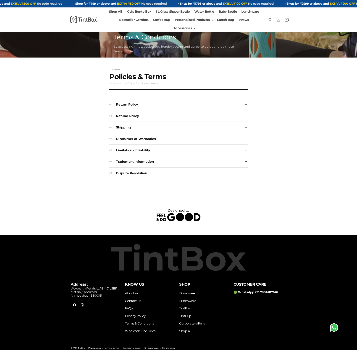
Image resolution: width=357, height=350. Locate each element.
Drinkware (187, 293)
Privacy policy (94, 348)
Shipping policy (151, 348)
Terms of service (111, 348)
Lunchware (187, 301)
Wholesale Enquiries (140, 331)
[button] (194, 20)
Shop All (185, 331)
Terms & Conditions (139, 323)
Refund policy (168, 348)
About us (131, 293)
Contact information (132, 348)
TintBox (81, 348)
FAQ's (129, 308)
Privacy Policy (135, 316)
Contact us (133, 301)
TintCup (185, 316)
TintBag (185, 308)
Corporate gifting (192, 323)
